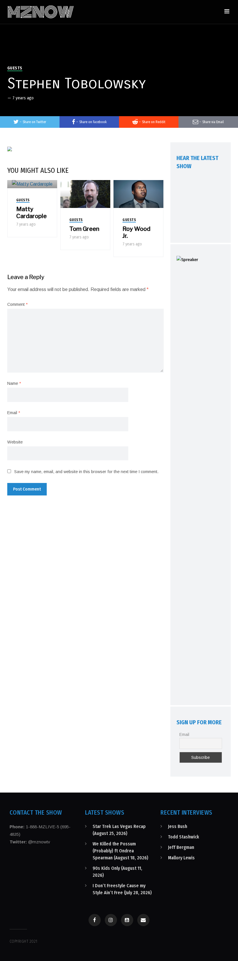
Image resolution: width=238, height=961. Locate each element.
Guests (14, 68)
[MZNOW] (40, 12)
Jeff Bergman (181, 847)
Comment (17, 304)
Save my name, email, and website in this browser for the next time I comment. (86, 471)
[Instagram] (111, 920)
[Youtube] (127, 920)
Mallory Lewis (181, 858)
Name (14, 383)
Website (15, 442)
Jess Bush (177, 826)
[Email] (143, 920)
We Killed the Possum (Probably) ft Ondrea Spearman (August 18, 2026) (120, 851)
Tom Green (84, 228)
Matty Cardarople (31, 213)
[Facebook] (95, 920)
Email (13, 412)
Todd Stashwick (183, 837)
